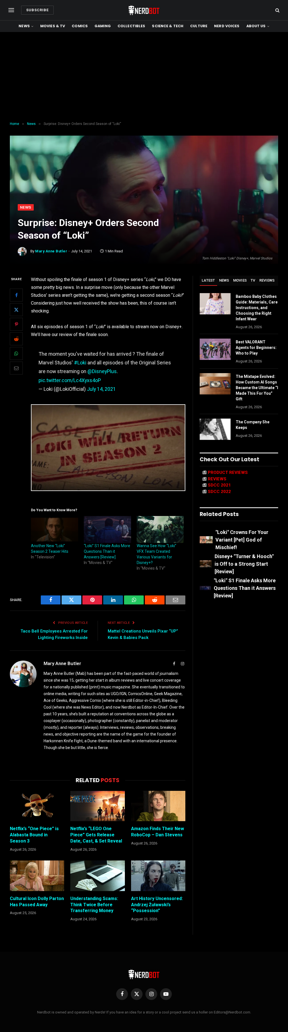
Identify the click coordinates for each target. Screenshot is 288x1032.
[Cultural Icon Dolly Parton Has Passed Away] (37, 875)
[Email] (16, 368)
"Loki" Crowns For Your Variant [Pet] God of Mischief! (241, 539)
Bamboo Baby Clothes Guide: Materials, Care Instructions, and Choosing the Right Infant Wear (257, 307)
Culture (198, 26)
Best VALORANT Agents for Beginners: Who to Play (256, 347)
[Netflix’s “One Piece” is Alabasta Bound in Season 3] (37, 806)
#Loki (80, 363)
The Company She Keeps (252, 425)
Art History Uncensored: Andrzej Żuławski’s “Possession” (157, 905)
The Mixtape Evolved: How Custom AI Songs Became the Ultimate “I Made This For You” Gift (257, 387)
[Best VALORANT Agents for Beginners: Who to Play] (215, 349)
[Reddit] (16, 338)
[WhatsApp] (16, 353)
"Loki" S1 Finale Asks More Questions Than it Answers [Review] (245, 588)
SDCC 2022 (219, 491)
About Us (256, 26)
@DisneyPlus (102, 371)
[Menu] (11, 10)
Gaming (102, 26)
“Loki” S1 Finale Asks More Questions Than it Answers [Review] (107, 551)
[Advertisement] (144, 77)
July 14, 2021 (101, 389)
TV (253, 280)
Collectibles (131, 26)
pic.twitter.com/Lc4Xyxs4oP (70, 380)
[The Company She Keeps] (215, 429)
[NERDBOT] (144, 10)
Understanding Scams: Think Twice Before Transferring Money (94, 905)
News (24, 26)
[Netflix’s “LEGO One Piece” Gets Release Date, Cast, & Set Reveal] (97, 806)
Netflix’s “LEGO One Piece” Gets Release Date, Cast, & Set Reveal (96, 835)
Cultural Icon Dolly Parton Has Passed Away (37, 901)
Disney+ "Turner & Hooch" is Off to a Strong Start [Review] (244, 563)
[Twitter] (16, 309)
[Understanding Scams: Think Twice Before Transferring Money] (97, 875)
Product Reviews (228, 472)
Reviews (267, 280)
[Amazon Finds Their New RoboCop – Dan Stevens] (158, 806)
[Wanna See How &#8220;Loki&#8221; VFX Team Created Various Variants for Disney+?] (160, 529)
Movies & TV (52, 26)
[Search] (277, 10)
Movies (240, 280)
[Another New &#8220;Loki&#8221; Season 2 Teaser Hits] (54, 529)
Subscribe (37, 10)
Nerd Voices (226, 26)
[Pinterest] (16, 324)
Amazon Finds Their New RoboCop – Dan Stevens (157, 831)
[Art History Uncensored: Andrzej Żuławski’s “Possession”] (158, 875)
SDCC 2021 (219, 485)
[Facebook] (16, 295)
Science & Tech (167, 26)
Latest (208, 280)
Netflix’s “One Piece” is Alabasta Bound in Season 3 (34, 835)
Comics (80, 26)
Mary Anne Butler (51, 251)
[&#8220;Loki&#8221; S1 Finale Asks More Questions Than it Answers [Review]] (107, 529)
